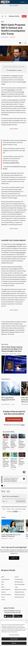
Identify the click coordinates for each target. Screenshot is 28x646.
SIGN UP (24, 16)
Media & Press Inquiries (20, 589)
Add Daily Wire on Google (15, 70)
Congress (14, 75)
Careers (17, 576)
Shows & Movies (5, 579)
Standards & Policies (20, 594)
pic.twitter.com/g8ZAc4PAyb (11, 162)
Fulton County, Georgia (7, 330)
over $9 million (12, 246)
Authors (3, 592)
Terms (3, 597)
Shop (2, 582)
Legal (16, 587)
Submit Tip (14, 558)
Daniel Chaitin (4, 37)
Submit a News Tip (19, 597)
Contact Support (19, 579)
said (16, 198)
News (2, 576)
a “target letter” (11, 90)
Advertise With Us (5, 589)
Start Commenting (14, 419)
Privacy (3, 599)
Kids (2, 584)
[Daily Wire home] (14, 16)
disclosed (19, 244)
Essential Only (14, 639)
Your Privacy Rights (20, 584)
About (2, 587)
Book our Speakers (6, 594)
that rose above (21, 252)
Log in (22, 425)
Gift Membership (19, 582)
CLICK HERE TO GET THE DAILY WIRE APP (13, 240)
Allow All (14, 643)
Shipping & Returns (19, 592)
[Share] (25, 43)
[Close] (26, 622)
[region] (14, 633)
